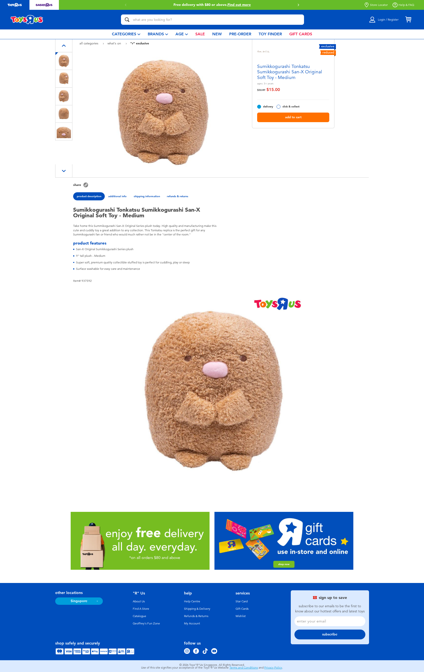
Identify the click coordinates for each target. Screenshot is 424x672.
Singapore (79, 601)
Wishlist (241, 616)
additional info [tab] (117, 196)
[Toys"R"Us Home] (27, 19)
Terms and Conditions (243, 667)
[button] (126, 5)
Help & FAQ (406, 5)
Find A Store (141, 608)
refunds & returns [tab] (177, 196)
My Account (192, 623)
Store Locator (379, 5)
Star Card (242, 601)
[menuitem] (126, 34)
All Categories (89, 43)
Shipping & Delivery (197, 608)
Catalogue (139, 616)
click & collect (290, 106)
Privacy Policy (273, 667)
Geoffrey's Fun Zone (146, 623)
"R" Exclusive (139, 43)
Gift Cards (242, 608)
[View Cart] (408, 20)
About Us (139, 601)
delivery (268, 106)
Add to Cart (293, 117)
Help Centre (192, 601)
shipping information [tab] (147, 196)
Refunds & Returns (196, 616)
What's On (114, 43)
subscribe (329, 634)
